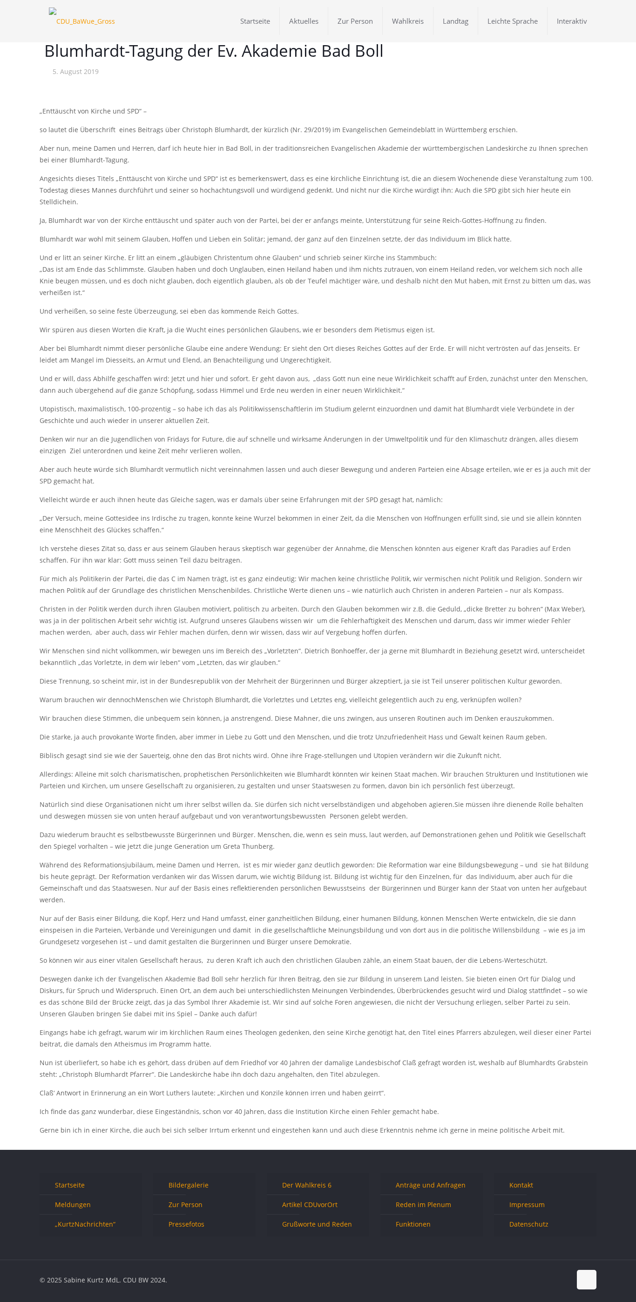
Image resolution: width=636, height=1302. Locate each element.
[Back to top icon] (586, 1279)
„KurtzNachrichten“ (85, 1224)
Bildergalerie (189, 1185)
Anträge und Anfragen (431, 1185)
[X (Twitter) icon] (544, 1279)
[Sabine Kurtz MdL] (82, 21)
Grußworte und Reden (317, 1224)
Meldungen (73, 1204)
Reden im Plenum (423, 1204)
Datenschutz (528, 1224)
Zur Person (186, 1204)
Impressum (527, 1204)
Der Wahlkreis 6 (307, 1185)
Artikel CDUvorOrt (310, 1204)
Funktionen (413, 1224)
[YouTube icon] (554, 1279)
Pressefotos (186, 1224)
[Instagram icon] (564, 1279)
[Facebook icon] (534, 1279)
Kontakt (521, 1185)
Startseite (70, 1185)
